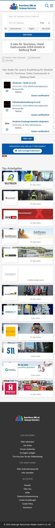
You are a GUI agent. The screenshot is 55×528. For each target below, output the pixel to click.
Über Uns (27, 489)
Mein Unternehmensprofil (27, 469)
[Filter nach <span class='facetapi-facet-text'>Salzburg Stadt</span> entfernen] (29, 58)
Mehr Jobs (27, 139)
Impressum (27, 508)
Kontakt (27, 485)
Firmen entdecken (27, 449)
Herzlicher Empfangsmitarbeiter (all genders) (30, 122)
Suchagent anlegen (27, 453)
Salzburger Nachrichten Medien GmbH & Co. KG (31, 525)
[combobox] (29, 17)
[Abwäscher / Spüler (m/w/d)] (7, 85)
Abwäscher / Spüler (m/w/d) (24, 83)
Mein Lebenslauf (27, 442)
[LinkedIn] (31, 428)
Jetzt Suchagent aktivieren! (29, 151)
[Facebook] (23, 428)
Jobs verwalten (27, 473)
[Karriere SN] (23, 6)
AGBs (27, 493)
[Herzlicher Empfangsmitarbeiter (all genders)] (7, 123)
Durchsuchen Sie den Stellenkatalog (27, 457)
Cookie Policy (27, 504)
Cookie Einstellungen (27, 500)
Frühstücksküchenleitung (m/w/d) (26, 102)
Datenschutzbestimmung (27, 496)
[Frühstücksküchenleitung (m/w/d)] (7, 104)
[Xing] (28, 428)
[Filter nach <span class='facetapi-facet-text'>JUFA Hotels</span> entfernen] (3, 61)
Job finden (27, 446)
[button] (6, 28)
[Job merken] (7, 90)
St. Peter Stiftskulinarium (32, 125)
